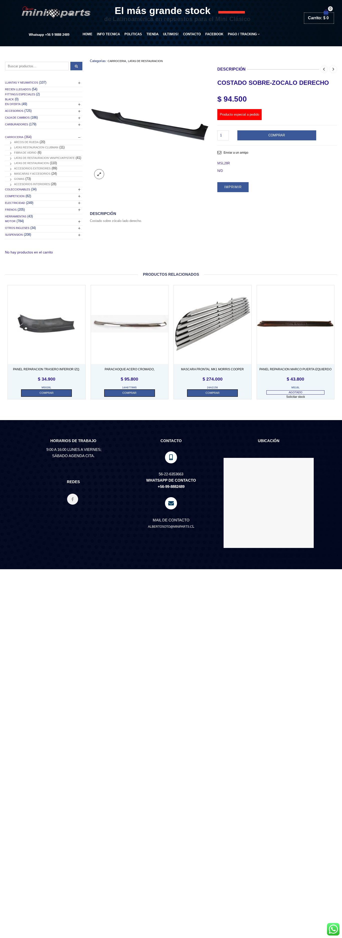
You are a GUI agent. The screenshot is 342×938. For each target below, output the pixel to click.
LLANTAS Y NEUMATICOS (21, 82)
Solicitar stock (295, 397)
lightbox (99, 174)
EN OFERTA (13, 104)
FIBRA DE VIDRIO (25, 152)
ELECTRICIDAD (15, 202)
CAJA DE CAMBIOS (17, 117)
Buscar (76, 66)
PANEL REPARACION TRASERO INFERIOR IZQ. (46, 369)
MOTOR (10, 221)
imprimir (233, 187)
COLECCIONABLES (17, 189)
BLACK (9, 99)
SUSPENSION (14, 234)
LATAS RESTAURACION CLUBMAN (36, 147)
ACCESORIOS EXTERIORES (32, 168)
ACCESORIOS (14, 110)
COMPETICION (15, 196)
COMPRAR (276, 135)
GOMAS (19, 178)
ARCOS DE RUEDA (26, 142)
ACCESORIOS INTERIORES (32, 184)
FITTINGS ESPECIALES (20, 94)
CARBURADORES (16, 124)
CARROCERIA (117, 61)
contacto (192, 34)
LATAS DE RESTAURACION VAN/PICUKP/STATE (44, 157)
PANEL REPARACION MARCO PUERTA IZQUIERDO (295, 369)
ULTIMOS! (171, 34)
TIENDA (152, 34)
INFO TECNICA (108, 34)
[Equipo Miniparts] (333, 929)
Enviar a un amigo (236, 152)
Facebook (214, 34)
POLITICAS (133, 34)
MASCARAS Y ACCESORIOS (32, 173)
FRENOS (11, 209)
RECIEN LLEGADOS (18, 89)
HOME (87, 34)
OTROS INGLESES (17, 227)
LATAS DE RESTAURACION (145, 61)
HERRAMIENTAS (15, 216)
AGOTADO (295, 392)
